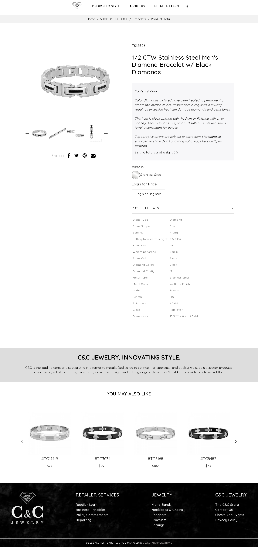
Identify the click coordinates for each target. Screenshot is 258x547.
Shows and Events (229, 515)
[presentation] (22, 441)
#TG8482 (208, 459)
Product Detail (161, 19)
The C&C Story (227, 505)
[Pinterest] (85, 155)
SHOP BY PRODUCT (114, 19)
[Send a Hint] (93, 155)
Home (91, 19)
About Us (137, 6)
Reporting (83, 520)
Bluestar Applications (157, 542)
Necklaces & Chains (167, 510)
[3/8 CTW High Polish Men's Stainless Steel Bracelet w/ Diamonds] (155, 433)
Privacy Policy (226, 520)
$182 (155, 466)
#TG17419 (49, 459)
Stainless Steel (151, 175)
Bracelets (139, 19)
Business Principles (91, 510)
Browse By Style (106, 6)
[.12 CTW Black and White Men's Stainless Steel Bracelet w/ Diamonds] (208, 433)
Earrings (158, 525)
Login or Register (148, 194)
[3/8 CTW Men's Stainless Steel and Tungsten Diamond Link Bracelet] (102, 433)
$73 (208, 466)
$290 (102, 466)
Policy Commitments (92, 515)
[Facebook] (68, 155)
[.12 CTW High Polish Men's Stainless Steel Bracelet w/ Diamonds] (49, 433)
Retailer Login (166, 6)
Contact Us (224, 510)
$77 (50, 466)
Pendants (158, 515)
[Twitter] (76, 155)
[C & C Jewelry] (77, 5)
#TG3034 (103, 459)
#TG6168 (155, 459)
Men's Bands (161, 505)
